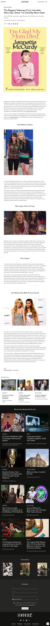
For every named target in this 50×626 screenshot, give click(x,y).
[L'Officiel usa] (25, 2)
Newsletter (19, 623)
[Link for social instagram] (26, 620)
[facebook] (7, 24)
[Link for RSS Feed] (29, 620)
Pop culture (8, 7)
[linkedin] (11, 24)
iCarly (5, 101)
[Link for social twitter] (20, 620)
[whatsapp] (15, 24)
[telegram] (17, 24)
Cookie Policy (35, 623)
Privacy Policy (32, 605)
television (15, 370)
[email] (5, 24)
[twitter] (13, 24)
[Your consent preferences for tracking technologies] (47, 623)
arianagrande (8, 370)
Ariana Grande (14, 117)
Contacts (13, 623)
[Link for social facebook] (23, 620)
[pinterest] (9, 24)
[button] (48, 569)
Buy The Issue (41, 1)
